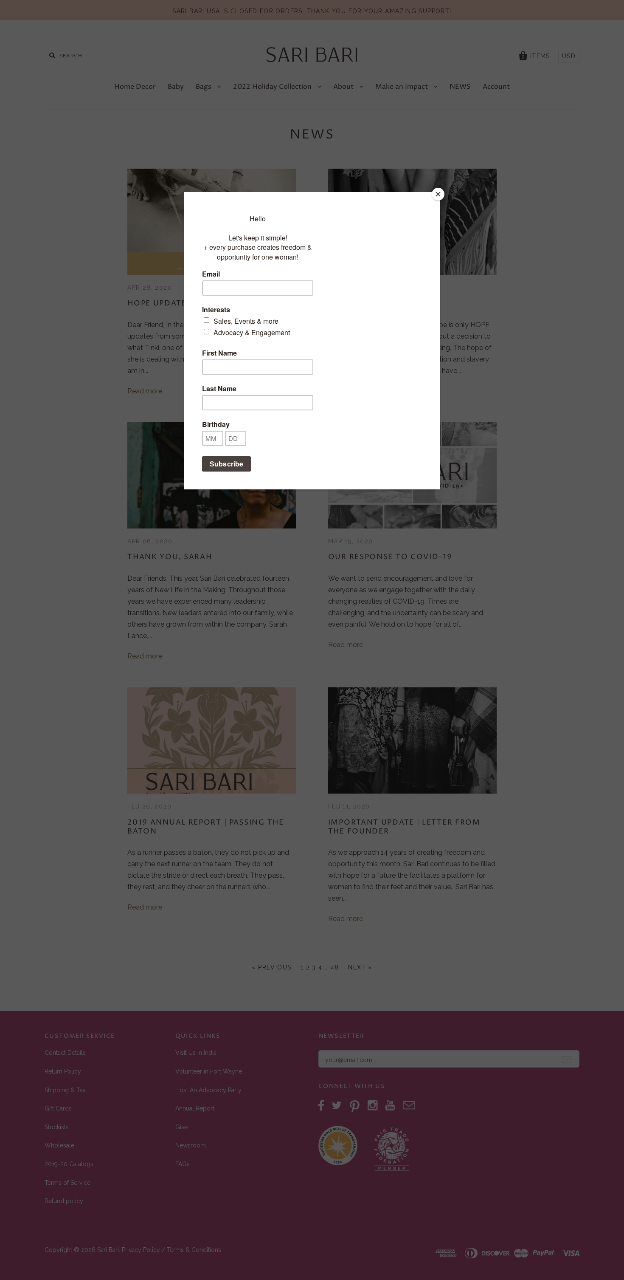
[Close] (438, 194)
